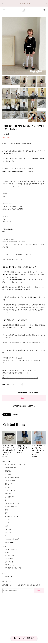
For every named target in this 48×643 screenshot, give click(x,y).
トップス (8, 487)
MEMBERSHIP (9, 559)
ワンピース (8, 484)
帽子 (6, 513)
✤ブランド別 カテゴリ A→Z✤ (15, 464)
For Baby (8, 529)
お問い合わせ (9, 562)
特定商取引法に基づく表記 (13, 568)
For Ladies (8, 536)
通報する (16, 414)
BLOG (7, 552)
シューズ (8, 519)
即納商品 (8, 471)
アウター (8, 493)
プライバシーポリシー (12, 565)
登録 (39, 590)
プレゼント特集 (10, 480)
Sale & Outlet (9, 542)
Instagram (8, 576)
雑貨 (6, 526)
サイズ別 (8, 474)
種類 (3, 384)
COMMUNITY (9, 555)
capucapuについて (11, 549)
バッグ (7, 523)
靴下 (6, 500)
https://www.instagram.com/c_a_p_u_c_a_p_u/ (20, 378)
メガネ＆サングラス (11, 516)
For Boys (8, 532)
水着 (6, 510)
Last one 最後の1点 (12, 539)
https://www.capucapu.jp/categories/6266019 (19, 171)
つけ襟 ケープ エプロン (13, 503)
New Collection (10, 468)
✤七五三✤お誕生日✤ (12, 477)
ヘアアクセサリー (11, 507)
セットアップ (9, 497)
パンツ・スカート (11, 490)
